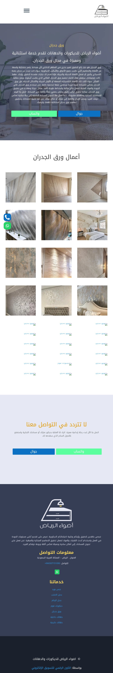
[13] (21, 240)
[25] (30, 333)
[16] (21, 277)
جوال (33, 452)
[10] (21, 202)
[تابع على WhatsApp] (7, 225)
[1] (30, 353)
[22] (30, 323)
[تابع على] (7, 217)
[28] (30, 343)
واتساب (34, 114)
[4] (30, 363)
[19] (21, 315)
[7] (30, 373)
